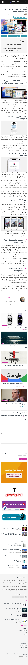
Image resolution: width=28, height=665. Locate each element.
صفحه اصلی (25, 653)
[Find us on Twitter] (26, 597)
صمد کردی (19, 14)
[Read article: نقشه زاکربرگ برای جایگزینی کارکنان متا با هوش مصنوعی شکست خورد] (14, 395)
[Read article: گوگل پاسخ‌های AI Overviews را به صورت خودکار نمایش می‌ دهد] (14, 375)
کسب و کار (24, 641)
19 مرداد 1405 (18, 529)
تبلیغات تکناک (12, 653)
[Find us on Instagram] (16, 597)
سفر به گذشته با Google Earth (14, 565)
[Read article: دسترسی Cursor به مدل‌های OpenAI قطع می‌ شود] (14, 357)
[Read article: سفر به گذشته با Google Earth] (24, 567)
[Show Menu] (25, 2)
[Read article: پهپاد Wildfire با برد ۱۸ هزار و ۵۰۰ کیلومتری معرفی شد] (24, 551)
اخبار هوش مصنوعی (5, 362)
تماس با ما (25, 654)
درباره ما (6, 653)
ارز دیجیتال (23, 636)
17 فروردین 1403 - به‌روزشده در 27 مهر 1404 (14, 567)
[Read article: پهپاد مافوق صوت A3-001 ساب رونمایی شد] (24, 556)
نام (26, 436)
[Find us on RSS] (13, 597)
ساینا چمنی (23, 329)
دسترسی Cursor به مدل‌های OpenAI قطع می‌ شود (16, 365)
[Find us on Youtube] (22, 597)
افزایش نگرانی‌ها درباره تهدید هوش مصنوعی (12, 528)
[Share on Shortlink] (24, 36)
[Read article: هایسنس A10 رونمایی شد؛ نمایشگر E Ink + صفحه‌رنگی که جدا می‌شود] (24, 545)
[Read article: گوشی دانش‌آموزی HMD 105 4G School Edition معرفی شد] (24, 561)
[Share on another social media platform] (4, 36)
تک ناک (26, 5)
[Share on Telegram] (17, 36)
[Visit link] (14, 472)
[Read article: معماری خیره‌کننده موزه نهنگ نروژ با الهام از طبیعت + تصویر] (14, 338)
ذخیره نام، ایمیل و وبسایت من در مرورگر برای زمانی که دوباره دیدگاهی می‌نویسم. (14, 454)
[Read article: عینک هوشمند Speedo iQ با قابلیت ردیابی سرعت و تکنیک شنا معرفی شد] (24, 621)
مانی (24, 367)
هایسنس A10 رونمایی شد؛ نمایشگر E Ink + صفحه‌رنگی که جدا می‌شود (12, 544)
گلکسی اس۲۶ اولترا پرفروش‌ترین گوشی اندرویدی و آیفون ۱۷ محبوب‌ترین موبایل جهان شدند (11, 533)
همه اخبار (19, 653)
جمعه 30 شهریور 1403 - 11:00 (9, 14)
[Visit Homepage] (14, 2)
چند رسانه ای (23, 647)
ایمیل (25, 442)
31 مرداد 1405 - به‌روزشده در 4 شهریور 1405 (14, 552)
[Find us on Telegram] (19, 597)
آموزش (24, 634)
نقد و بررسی (23, 632)
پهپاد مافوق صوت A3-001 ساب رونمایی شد (12, 555)
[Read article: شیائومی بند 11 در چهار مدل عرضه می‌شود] (14, 319)
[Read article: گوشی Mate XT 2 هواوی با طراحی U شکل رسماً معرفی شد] (24, 615)
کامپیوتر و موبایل (22, 630)
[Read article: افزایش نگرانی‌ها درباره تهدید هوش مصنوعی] (24, 529)
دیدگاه (25, 419)
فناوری (23, 5)
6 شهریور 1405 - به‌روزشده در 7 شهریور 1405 (14, 546)
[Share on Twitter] (11, 36)
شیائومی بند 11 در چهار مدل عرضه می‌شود (17, 327)
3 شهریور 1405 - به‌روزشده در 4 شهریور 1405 (14, 556)
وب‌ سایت (25, 448)
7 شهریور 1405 (18, 329)
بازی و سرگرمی (23, 645)
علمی (25, 639)
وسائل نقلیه (23, 643)
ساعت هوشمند (4, 325)
